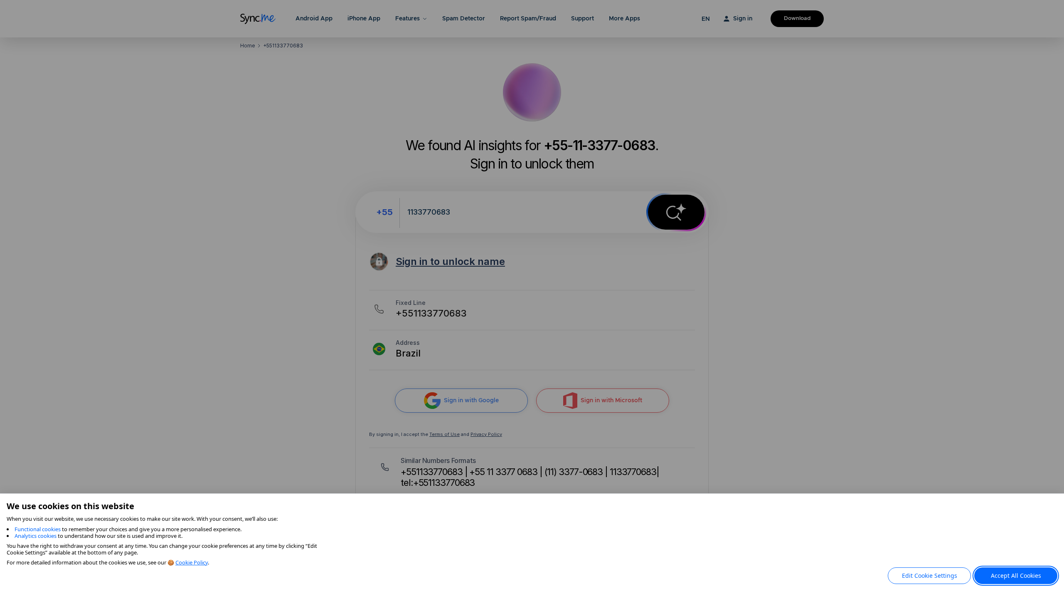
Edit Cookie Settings (929, 575)
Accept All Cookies (1016, 575)
